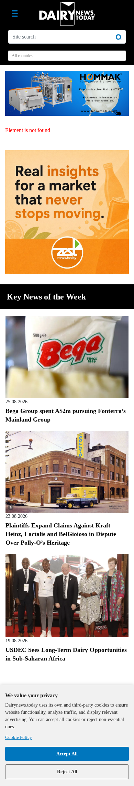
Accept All (67, 753)
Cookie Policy (18, 737)
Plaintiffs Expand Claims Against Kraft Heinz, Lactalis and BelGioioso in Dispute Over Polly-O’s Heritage (60, 534)
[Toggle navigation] (14, 14)
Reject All (67, 771)
